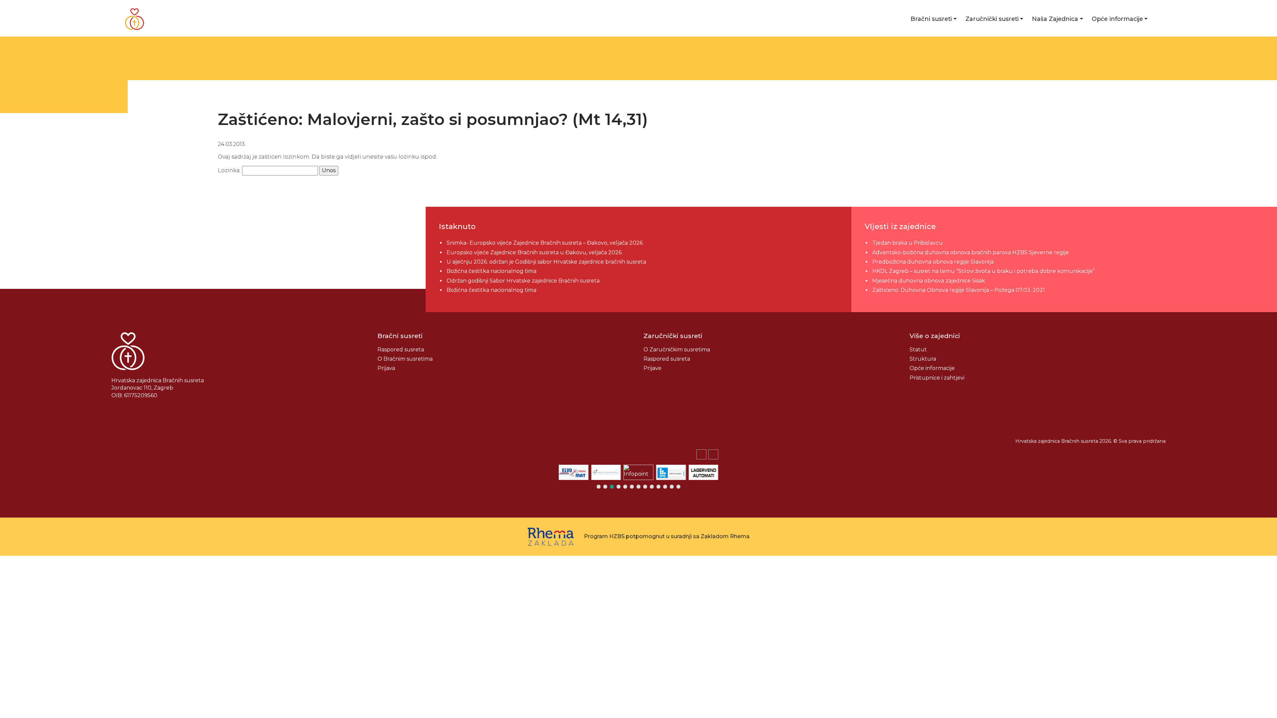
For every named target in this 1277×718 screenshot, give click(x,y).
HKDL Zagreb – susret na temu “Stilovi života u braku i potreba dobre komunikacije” (983, 271)
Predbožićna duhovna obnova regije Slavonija (933, 262)
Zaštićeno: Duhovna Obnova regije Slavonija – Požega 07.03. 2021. (959, 290)
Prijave (652, 368)
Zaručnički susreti (992, 18)
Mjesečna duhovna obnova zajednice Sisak (928, 281)
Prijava (386, 368)
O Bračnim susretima (405, 359)
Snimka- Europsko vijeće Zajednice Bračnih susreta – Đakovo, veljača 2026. (545, 243)
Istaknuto (457, 226)
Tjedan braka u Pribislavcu (907, 243)
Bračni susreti (931, 18)
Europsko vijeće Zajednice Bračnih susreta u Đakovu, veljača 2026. (535, 252)
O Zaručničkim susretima (676, 349)
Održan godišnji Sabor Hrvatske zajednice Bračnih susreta (523, 281)
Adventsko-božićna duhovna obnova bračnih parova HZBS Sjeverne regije (970, 252)
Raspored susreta (400, 349)
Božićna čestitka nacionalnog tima (492, 271)
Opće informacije (1117, 18)
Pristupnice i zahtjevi (937, 378)
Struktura (923, 359)
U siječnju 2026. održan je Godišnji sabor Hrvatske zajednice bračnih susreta (546, 262)
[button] (713, 454)
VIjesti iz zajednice (900, 226)
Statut (918, 349)
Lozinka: (230, 170)
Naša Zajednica (1055, 18)
